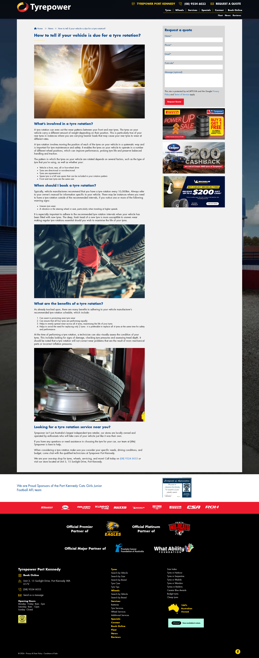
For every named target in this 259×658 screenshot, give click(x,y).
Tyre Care (115, 583)
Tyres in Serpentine (175, 576)
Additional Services (120, 615)
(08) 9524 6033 (195, 3)
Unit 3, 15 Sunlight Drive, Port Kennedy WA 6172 (46, 582)
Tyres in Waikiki (174, 579)
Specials (206, 10)
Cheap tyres (172, 597)
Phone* (168, 45)
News (228, 15)
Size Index (172, 569)
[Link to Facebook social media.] (237, 651)
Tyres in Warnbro (175, 583)
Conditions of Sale (51, 653)
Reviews (237, 15)
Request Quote (174, 101)
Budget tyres (172, 593)
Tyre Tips (115, 586)
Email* (168, 54)
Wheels (179, 10)
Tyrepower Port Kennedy (155, 3)
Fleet (220, 15)
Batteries (115, 604)
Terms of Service (182, 94)
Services (192, 10)
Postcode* (169, 63)
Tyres (168, 10)
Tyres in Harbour (174, 572)
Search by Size (118, 576)
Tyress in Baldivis (175, 586)
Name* (168, 36)
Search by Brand (119, 579)
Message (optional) (173, 72)
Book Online (235, 10)
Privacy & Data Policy (34, 653)
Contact (219, 10)
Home (40, 28)
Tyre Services (117, 608)
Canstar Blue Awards (176, 590)
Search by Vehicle (119, 572)
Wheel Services (118, 611)
